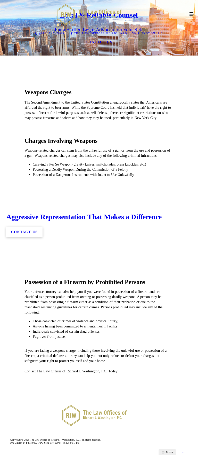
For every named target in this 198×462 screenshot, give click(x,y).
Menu (169, 451)
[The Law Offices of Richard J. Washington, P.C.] (94, 14)
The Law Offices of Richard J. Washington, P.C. (119, 33)
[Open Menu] (192, 14)
